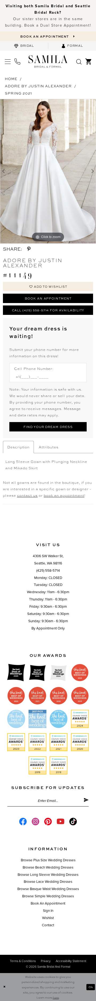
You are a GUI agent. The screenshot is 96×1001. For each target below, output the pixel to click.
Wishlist (48, 918)
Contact (48, 925)
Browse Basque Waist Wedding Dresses (48, 889)
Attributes (48, 446)
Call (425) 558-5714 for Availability (48, 310)
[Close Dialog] (4, 987)
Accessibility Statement (71, 961)
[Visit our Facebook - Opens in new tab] (23, 821)
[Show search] (79, 61)
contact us (27, 495)
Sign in (48, 911)
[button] (8, 61)
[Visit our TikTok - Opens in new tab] (73, 821)
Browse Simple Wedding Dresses (48, 896)
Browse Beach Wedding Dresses (48, 867)
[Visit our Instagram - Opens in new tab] (35, 821)
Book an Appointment (48, 298)
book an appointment (64, 495)
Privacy (46, 961)
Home (11, 78)
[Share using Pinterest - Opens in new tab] (28, 249)
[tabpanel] (48, 171)
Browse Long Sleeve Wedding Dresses (48, 875)
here (56, 997)
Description (18, 446)
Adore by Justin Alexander (38, 85)
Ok (91, 987)
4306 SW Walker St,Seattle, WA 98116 (48, 560)
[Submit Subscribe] (86, 800)
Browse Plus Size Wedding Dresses (48, 860)
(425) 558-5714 (48, 570)
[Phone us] (17, 61)
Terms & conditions (23, 961)
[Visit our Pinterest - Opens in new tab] (48, 821)
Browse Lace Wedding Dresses (48, 882)
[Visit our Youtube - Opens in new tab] (60, 821)
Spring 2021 (18, 93)
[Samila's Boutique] (48, 61)
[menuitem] (24, 46)
